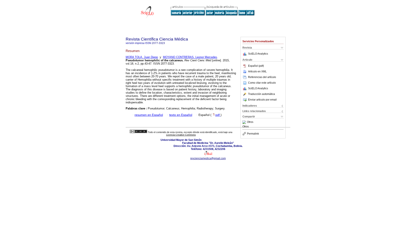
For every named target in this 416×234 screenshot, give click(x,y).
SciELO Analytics (258, 53)
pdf (218, 115)
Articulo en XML (257, 71)
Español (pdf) (256, 65)
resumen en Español (149, 115)
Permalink (253, 133)
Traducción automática (261, 94)
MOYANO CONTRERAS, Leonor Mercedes (190, 57)
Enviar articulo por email (262, 99)
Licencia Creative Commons (181, 134)
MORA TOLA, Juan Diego (142, 57)
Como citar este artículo (262, 82)
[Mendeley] (244, 122)
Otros (250, 122)
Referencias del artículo (262, 77)
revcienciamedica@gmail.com (208, 158)
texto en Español (180, 115)
